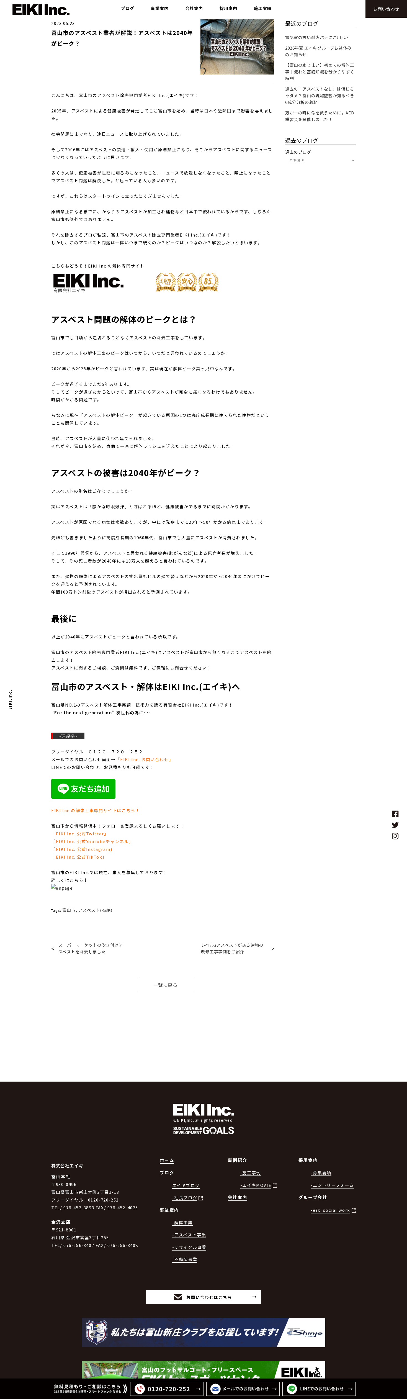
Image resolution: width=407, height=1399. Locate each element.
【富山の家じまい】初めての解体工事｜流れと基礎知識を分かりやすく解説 (319, 71)
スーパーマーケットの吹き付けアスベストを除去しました (90, 948)
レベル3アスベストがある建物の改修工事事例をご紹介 (232, 948)
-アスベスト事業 (189, 1235)
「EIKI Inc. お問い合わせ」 (144, 759)
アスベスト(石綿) (95, 910)
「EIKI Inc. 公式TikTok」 (79, 857)
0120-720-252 (103, 1200)
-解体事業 (182, 1222)
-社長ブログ (184, 1197)
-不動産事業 (184, 1259)
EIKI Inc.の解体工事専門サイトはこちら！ (95, 810)
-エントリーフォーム (332, 1185)
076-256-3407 (78, 1245)
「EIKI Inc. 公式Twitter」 (80, 833)
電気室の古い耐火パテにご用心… (317, 37)
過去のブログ (298, 152)
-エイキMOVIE (255, 1185)
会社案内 (237, 1197)
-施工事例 (250, 1172)
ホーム (167, 1160)
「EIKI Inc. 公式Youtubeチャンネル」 (92, 841)
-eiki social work (330, 1210)
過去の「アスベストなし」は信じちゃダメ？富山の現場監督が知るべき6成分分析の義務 (319, 95)
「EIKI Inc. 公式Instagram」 (83, 849)
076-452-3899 (78, 1207)
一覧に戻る (165, 985)
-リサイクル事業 (189, 1247)
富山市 (69, 910)
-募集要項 (321, 1172)
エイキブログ (186, 1185)
